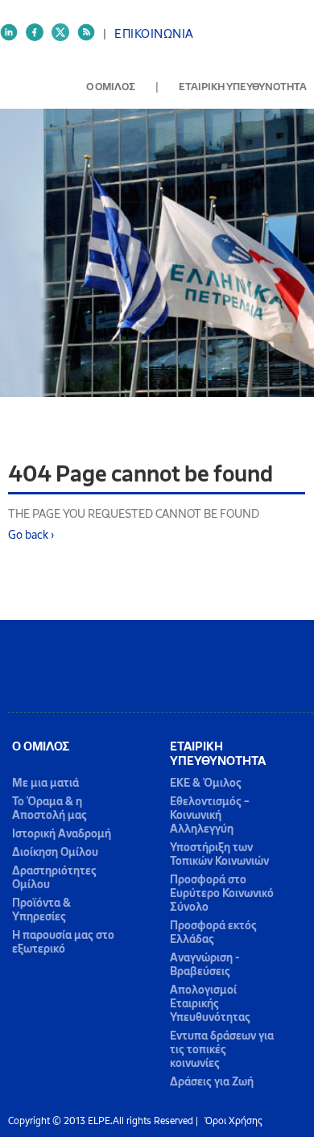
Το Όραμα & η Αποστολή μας (49, 808)
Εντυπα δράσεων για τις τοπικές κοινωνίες (222, 1049)
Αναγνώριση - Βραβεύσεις (205, 964)
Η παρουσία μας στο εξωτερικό (63, 942)
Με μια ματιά (45, 783)
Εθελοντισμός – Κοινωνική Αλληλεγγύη (210, 815)
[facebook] (39, 38)
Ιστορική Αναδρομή (61, 834)
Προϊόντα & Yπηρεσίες (41, 910)
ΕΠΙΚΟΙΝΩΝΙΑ (154, 34)
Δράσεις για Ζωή (212, 1082)
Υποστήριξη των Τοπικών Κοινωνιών (219, 854)
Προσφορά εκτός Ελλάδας (213, 932)
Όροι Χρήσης (233, 1121)
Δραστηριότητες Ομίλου (54, 877)
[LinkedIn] (13, 38)
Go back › (31, 534)
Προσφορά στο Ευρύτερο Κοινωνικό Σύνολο (222, 893)
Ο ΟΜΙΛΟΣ (110, 87)
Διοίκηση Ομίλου (55, 852)
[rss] (90, 38)
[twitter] (64, 38)
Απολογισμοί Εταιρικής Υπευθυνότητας (210, 1003)
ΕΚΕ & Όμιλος (206, 783)
